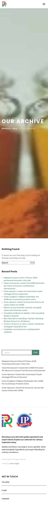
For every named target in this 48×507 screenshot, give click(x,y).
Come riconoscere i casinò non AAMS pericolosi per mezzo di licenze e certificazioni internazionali (24, 286)
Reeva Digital (14, 463)
